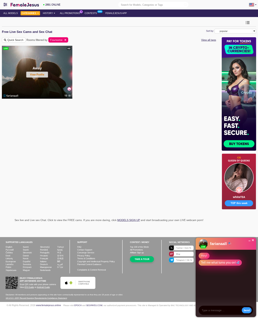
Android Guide (43, 287)
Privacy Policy (83, 255)
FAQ (79, 247)
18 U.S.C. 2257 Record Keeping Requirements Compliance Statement (36, 298)
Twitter (183, 248)
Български (11, 261)
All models (10, 13)
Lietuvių (9, 258)
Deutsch (44, 264)
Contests (91, 13)
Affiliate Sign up (137, 252)
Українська (11, 270)
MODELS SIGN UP (128, 220)
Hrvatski (44, 255)
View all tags (208, 39)
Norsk (26, 258)
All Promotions (70, 13)
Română (44, 250)
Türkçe (60, 247)
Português (44, 252)
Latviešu (9, 264)
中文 (59, 252)
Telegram (184, 260)
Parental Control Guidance (89, 264)
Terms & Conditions (86, 258)
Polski (8, 267)
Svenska (27, 264)
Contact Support (84, 250)
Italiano (43, 261)
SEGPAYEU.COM (94, 305)
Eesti (8, 255)
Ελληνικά (27, 267)
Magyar (26, 270)
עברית (60, 267)
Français (44, 258)
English (9, 247)
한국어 (60, 255)
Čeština (9, 252)
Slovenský (45, 247)
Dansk (26, 255)
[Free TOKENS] (239, 221)
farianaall (12, 95)
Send (247, 310)
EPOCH (78, 305)
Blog (178, 254)
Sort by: (210, 31)
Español (26, 261)
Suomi (26, 247)
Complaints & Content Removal (91, 270)
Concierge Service (85, 252)
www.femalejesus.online (48, 305)
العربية (60, 264)
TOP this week (239, 203)
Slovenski (27, 252)
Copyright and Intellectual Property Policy (96, 261)
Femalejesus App (116, 13)
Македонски (46, 267)
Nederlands (45, 270)
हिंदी (58, 261)
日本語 (60, 258)
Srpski (26, 250)
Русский (10, 250)
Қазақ (60, 250)
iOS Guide (29, 287)
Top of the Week (139, 247)
